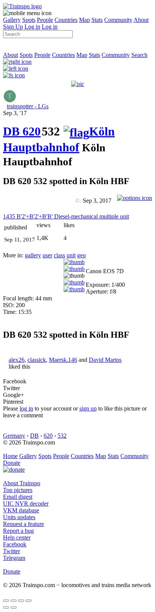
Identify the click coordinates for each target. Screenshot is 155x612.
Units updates (19, 517)
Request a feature (23, 524)
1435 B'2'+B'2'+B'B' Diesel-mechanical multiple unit (66, 216)
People (45, 20)
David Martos (105, 360)
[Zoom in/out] (29, 601)
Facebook (14, 544)
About (141, 20)
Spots (28, 20)
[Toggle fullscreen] (21, 601)
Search (139, 55)
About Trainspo (21, 483)
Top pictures (17, 490)
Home (10, 456)
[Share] (14, 601)
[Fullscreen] (14, 75)
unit (71, 255)
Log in (32, 26)
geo (81, 255)
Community (118, 20)
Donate (11, 463)
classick (36, 360)
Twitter (11, 551)
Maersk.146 (63, 360)
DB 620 (22, 131)
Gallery (12, 20)
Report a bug (18, 530)
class (59, 255)
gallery (33, 255)
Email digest (17, 497)
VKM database (21, 510)
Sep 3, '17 (15, 113)
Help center (16, 537)
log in (26, 408)
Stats (97, 20)
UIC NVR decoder (26, 503)
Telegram (14, 558)
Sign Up (13, 26)
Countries (66, 20)
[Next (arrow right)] (14, 607)
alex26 (16, 360)
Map (84, 20)
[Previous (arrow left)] (6, 607)
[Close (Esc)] (6, 601)
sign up (88, 408)
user (47, 255)
